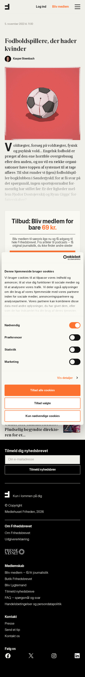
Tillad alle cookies (42, 390)
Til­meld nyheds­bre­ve (19, 592)
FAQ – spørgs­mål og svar (22, 598)
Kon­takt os (12, 636)
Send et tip (12, 630)
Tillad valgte (42, 403)
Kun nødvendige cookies (43, 416)
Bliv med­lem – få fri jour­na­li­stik (26, 573)
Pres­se (9, 624)
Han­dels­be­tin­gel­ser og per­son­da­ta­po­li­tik (33, 604)
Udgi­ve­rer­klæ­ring (17, 539)
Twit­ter (31, 656)
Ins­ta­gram (54, 656)
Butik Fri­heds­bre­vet (18, 579)
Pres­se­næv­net (42, 552)
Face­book (8, 656)
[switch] (74, 337)
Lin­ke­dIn (77, 656)
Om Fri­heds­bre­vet (17, 533)
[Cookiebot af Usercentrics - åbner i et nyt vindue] (63, 257)
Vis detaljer (65, 377)
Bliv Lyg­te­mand (15, 585)
